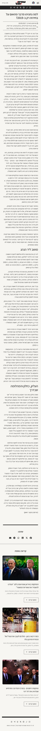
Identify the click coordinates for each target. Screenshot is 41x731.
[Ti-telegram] (14, 7)
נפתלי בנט (10, 28)
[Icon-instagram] (24, 7)
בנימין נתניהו (17, 26)
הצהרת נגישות (11, 725)
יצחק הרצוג (32, 28)
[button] (30, 537)
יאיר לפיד (10, 26)
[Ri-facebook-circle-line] (17, 7)
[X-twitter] (20, 7)
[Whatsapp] (11, 7)
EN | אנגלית (5, 3)
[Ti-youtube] (30, 7)
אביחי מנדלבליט (27, 26)
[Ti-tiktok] (27, 7)
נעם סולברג (17, 28)
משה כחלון (25, 28)
